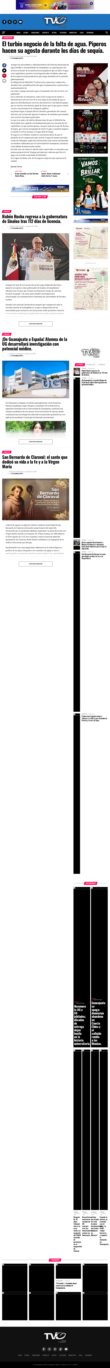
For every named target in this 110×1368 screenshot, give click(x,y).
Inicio (18, 32)
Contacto (45, 32)
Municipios (73, 32)
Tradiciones (35, 32)
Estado (25, 32)
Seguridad (90, 32)
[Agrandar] (105, 66)
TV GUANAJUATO (17, 58)
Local (82, 32)
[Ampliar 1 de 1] (105, 112)
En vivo (54, 32)
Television (63, 32)
